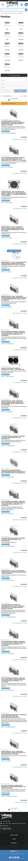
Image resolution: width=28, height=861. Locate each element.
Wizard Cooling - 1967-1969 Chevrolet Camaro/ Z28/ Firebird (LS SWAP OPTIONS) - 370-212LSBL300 (13, 572)
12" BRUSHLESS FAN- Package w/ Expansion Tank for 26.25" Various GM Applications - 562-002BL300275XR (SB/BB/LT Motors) (12, 606)
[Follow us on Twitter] (17, 851)
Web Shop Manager (14, 854)
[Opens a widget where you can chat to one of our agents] (23, 858)
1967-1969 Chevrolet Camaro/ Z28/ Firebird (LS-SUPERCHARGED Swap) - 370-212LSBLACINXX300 (13, 787)
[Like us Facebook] (11, 851)
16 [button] (18, 809)
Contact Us (5, 825)
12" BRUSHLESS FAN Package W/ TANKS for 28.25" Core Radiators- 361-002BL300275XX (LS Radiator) (13, 716)
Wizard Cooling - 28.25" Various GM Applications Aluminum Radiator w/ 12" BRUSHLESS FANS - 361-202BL (13, 753)
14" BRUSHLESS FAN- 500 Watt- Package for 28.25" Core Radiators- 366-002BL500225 (13, 539)
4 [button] (13, 809)
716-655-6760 (6, 821)
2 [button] (10, 809)
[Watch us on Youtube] (13, 851)
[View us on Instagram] (15, 851)
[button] (7, 809)
